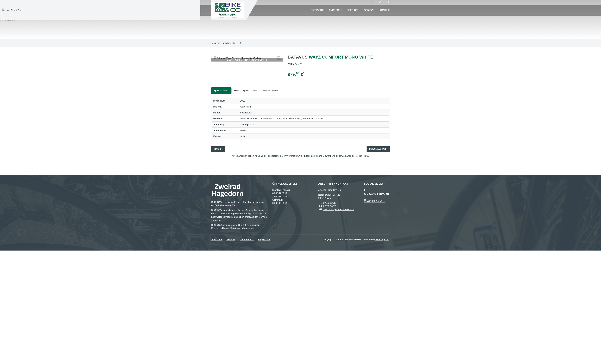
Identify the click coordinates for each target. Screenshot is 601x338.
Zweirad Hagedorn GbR (224, 43)
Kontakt (385, 10)
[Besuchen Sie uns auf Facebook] (371, 2)
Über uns (353, 10)
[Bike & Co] (374, 200)
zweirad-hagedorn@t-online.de (338, 209)
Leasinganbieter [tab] (271, 90)
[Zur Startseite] (227, 10)
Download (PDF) (378, 149)
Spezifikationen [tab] (221, 90)
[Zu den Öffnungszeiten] (380, 2)
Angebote (335, 10)
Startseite (317, 10)
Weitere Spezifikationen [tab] (246, 90)
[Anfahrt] (389, 2)
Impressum (264, 239)
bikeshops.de (382, 239)
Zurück (218, 149)
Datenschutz (247, 239)
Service (369, 10)
